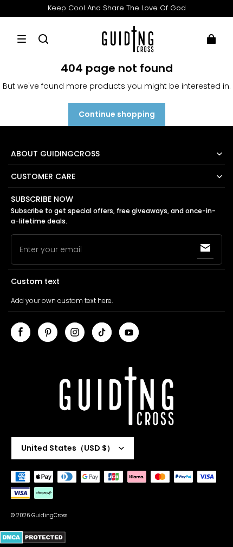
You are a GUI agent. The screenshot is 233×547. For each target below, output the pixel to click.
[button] (22, 39)
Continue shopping (117, 114)
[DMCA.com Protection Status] (33, 542)
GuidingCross (49, 515)
